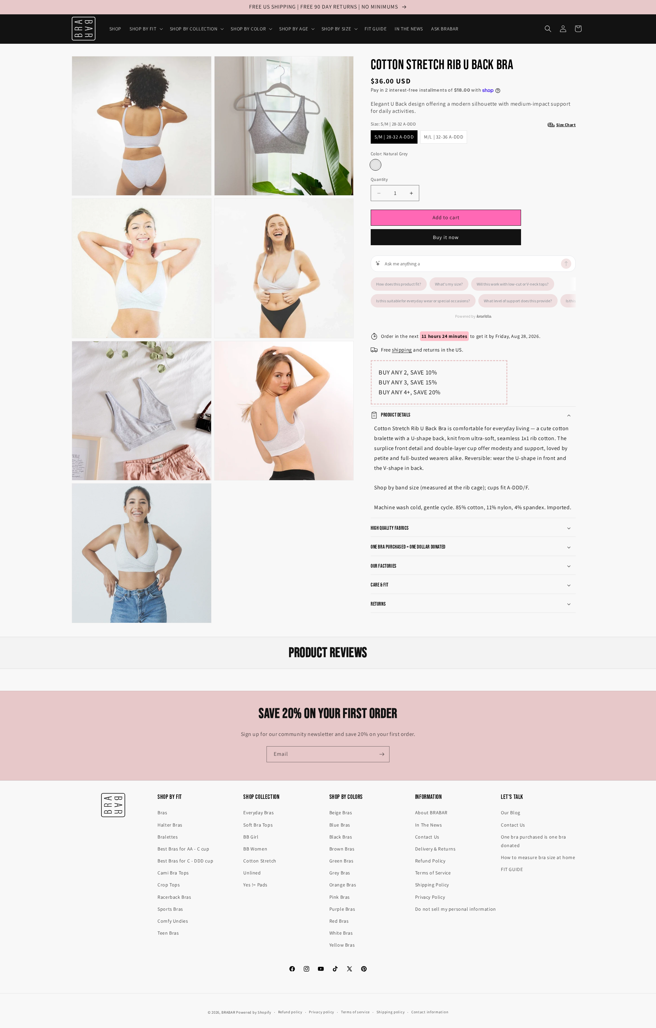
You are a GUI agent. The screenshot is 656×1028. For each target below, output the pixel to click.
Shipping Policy (432, 885)
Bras (162, 812)
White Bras (341, 933)
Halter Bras (170, 825)
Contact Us (427, 837)
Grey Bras (339, 873)
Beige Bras (340, 812)
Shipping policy (391, 1012)
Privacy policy (321, 1012)
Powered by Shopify (253, 1012)
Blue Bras (339, 825)
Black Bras (340, 837)
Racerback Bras (174, 897)
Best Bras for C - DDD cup (185, 861)
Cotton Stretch (259, 861)
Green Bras (341, 861)
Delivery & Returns (435, 849)
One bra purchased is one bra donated (533, 841)
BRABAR (228, 1012)
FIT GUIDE (512, 869)
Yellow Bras (342, 945)
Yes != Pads (255, 885)
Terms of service (355, 1012)
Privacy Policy (430, 897)
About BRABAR (431, 812)
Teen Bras (168, 933)
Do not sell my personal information (455, 909)
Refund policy (290, 1012)
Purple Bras (342, 909)
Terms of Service (433, 873)
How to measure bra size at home (538, 857)
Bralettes (168, 837)
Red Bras (339, 921)
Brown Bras (342, 849)
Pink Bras (339, 897)
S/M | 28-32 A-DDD (394, 137)
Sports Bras (170, 909)
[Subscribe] (381, 754)
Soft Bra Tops (258, 825)
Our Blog (510, 812)
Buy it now (446, 237)
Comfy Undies (173, 921)
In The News (428, 825)
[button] (145, 29)
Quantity (379, 180)
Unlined (252, 873)
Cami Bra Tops (173, 873)
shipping (402, 349)
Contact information (429, 1012)
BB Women (255, 849)
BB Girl (250, 837)
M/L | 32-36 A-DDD (443, 137)
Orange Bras (342, 885)
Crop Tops (169, 885)
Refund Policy (430, 861)
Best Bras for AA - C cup (183, 849)
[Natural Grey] (375, 165)
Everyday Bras (258, 812)
